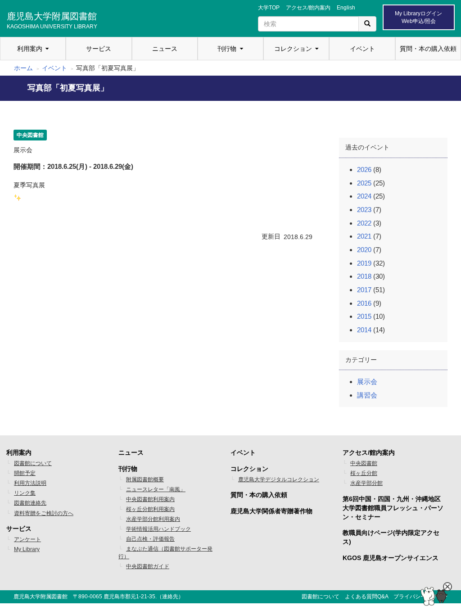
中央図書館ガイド (147, 566)
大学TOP (269, 8)
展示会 (367, 381)
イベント (362, 48)
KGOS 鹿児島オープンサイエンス (390, 557)
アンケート (27, 539)
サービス (98, 48)
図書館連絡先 (30, 503)
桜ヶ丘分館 (363, 473)
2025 (364, 183)
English (346, 8)
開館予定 (25, 473)
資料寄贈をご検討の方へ (43, 513)
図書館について (33, 463)
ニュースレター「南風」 (155, 489)
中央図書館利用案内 (150, 499)
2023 (364, 209)
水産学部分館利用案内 (153, 519)
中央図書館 (363, 463)
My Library (27, 549)
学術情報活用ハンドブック (158, 529)
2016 (364, 303)
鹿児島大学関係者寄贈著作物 (271, 511)
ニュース (164, 48)
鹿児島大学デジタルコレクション (278, 479)
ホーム (23, 68)
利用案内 (29, 48)
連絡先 (170, 596)
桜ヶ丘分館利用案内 (150, 509)
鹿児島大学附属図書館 (52, 19)
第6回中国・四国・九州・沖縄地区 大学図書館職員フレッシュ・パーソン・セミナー (393, 507)
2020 (364, 249)
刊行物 (226, 48)
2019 (364, 263)
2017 (364, 290)
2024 (364, 196)
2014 (364, 330)
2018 (364, 276)
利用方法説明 (30, 483)
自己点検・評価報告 (150, 539)
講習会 (367, 395)
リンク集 (25, 493)
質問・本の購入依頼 (428, 48)
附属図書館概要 (145, 479)
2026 (364, 169)
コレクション (293, 48)
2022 (364, 223)
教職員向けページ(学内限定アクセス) (391, 537)
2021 (364, 236)
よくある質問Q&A (366, 596)
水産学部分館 (366, 483)
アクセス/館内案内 (308, 8)
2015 (364, 316)
